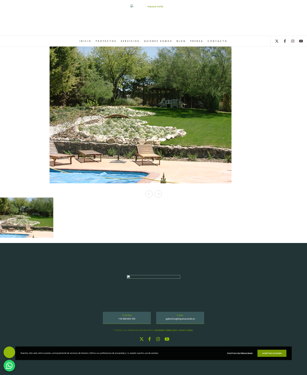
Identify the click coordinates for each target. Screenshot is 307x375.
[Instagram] (291, 41)
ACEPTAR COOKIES (272, 353)
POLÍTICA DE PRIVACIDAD (240, 353)
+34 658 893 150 (126, 319)
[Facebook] (283, 41)
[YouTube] (299, 41)
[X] (275, 41)
